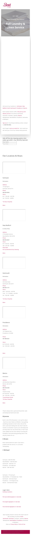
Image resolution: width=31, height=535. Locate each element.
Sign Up (5, 123)
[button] (8, 146)
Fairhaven (19, 106)
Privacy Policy (14, 524)
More (4, 205)
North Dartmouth (11, 108)
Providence (19, 108)
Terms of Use (22, 524)
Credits (25, 531)
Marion (25, 108)
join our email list (14, 128)
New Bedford (13, 520)
